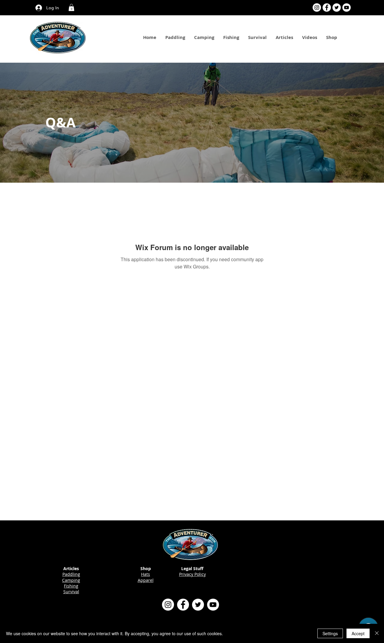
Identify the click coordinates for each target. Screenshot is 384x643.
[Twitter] (336, 7)
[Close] (376, 633)
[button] (71, 7)
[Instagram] (317, 7)
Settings (330, 633)
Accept (358, 633)
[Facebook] (326, 7)
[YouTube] (346, 7)
